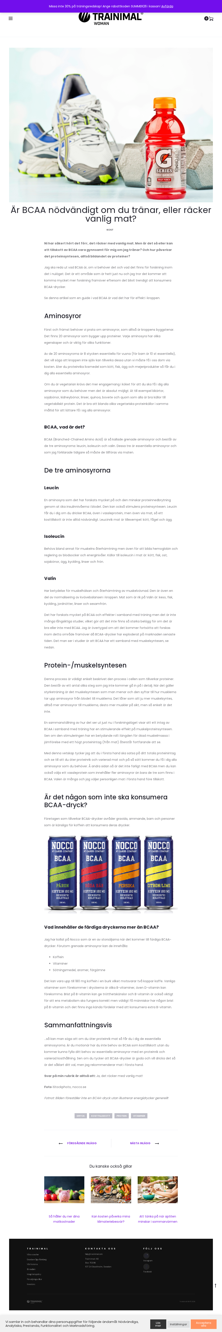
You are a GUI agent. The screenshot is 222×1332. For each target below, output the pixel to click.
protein (122, 1116)
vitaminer (139, 1116)
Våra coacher (33, 1254)
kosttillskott (100, 1116)
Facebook (147, 1271)
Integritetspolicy (34, 1274)
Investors (31, 1284)
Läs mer (158, 1324)
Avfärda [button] (167, 6)
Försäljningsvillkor (34, 1279)
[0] (211, 18)
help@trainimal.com (94, 1254)
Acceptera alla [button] (203, 1324)
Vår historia (32, 1264)
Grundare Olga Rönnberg (36, 1259)
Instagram (147, 1260)
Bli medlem (31, 1269)
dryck (81, 1116)
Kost (110, 229)
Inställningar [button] (178, 1324)
